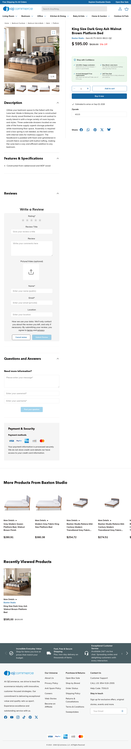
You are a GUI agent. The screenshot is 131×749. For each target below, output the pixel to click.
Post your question (31, 409)
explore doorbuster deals (100, 2)
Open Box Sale (73, 678)
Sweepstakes (72, 712)
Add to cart (110, 88)
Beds (48, 23)
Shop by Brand (73, 683)
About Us (49, 678)
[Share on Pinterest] (95, 129)
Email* (32, 298)
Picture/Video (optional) (31, 261)
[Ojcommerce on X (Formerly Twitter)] (36, 716)
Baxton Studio (78, 38)
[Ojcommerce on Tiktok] (24, 716)
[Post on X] (102, 129)
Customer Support (99, 678)
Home (7, 23)
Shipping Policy (73, 693)
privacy (40, 330)
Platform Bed (57, 23)
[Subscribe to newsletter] (122, 711)
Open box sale (122, 2)
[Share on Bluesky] (109, 129)
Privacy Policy (51, 683)
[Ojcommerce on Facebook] (6, 716)
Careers (48, 693)
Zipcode (75, 109)
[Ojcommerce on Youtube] (12, 716)
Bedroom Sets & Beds (35, 23)
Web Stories (51, 698)
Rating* (31, 216)
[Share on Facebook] (81, 129)
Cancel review (21, 337)
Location (32, 309)
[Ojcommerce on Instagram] (18, 716)
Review (31, 238)
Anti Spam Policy (53, 688)
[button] (23, 220)
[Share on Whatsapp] (88, 129)
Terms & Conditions (75, 706)
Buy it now (99, 96)
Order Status (72, 688)
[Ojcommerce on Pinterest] (30, 716)
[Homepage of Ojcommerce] (18, 9)
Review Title (31, 226)
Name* (31, 286)
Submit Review (42, 337)
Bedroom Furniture (18, 23)
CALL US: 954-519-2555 (102, 683)
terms (30, 330)
